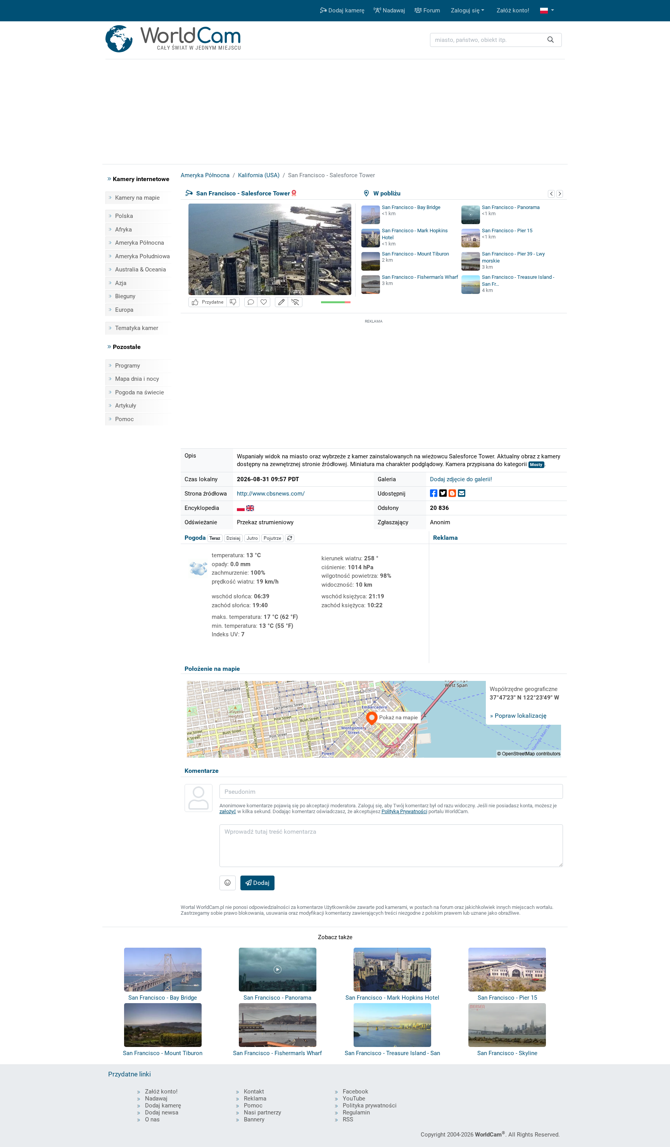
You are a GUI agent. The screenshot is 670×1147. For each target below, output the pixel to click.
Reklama (255, 1098)
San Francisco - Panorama (511, 207)
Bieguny (125, 296)
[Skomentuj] (250, 302)
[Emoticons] (227, 883)
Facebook (355, 1091)
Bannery (254, 1119)
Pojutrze (272, 538)
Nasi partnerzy (262, 1112)
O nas (152, 1119)
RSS (348, 1119)
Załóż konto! (513, 10)
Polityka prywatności (370, 1105)
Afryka (123, 229)
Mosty (536, 464)
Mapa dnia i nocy (137, 378)
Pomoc (124, 419)
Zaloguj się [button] (465, 10)
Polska (124, 215)
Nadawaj (393, 10)
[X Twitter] (443, 493)
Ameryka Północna (139, 242)
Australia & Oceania (140, 269)
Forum (431, 10)
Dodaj (260, 882)
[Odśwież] (289, 538)
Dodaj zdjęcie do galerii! (461, 479)
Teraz (214, 538)
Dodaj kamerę (345, 10)
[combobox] (496, 40)
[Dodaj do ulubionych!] (263, 302)
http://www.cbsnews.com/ (271, 493)
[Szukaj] (550, 40)
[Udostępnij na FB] (433, 493)
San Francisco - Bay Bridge (411, 207)
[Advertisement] (374, 379)
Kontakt (254, 1091)
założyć (227, 811)
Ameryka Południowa (142, 256)
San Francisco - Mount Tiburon (415, 254)
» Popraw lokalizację (518, 715)
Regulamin (356, 1112)
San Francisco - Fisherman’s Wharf (420, 277)
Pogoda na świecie (139, 392)
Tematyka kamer (136, 328)
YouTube (354, 1098)
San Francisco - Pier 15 (507, 230)
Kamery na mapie (137, 197)
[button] (547, 10)
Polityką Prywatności (404, 811)
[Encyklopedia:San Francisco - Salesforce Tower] (241, 507)
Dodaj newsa (161, 1112)
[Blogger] (452, 493)
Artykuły (125, 405)
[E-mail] (461, 493)
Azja (120, 283)
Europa (124, 309)
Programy (127, 365)
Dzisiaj (233, 538)
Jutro (252, 538)
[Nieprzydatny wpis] (233, 302)
